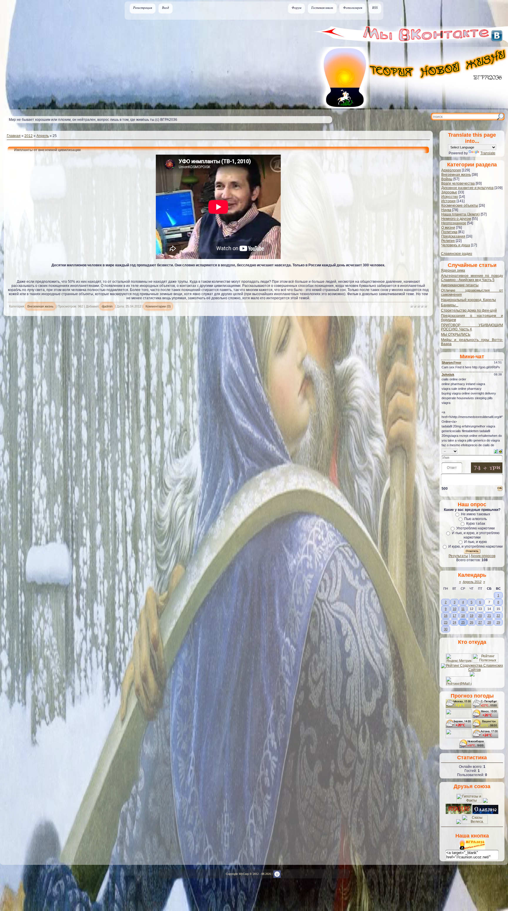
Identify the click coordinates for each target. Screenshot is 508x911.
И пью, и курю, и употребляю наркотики (475, 535)
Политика (449, 232)
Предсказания (453, 236)
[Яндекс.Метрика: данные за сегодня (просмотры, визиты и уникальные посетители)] (459, 658)
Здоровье (449, 192)
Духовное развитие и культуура (467, 188)
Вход (165, 7)
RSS (375, 7)
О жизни (448, 227)
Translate (487, 153)
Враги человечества (458, 183)
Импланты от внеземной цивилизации (47, 150)
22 (498, 615)
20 (480, 615)
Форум (296, 7)
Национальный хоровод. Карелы (468, 300)
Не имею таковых (475, 514)
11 (462, 609)
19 (471, 615)
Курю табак (475, 523)
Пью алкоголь (475, 519)
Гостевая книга (322, 7)
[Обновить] (496, 451)
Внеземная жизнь (40, 306)
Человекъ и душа (455, 245)
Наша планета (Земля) (460, 214)
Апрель (42, 136)
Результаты (458, 556)
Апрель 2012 (472, 582)
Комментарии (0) (158, 306)
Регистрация (142, 7)
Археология (451, 170)
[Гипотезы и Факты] (469, 802)
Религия (448, 241)
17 (454, 615)
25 (463, 622)
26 (471, 622)
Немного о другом (456, 219)
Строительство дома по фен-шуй (469, 310)
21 (489, 615)
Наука (446, 210)
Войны (446, 179)
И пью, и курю (475, 542)
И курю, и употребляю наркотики (475, 546)
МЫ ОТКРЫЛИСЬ (455, 334)
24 (454, 622)
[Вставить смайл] (500, 451)
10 (454, 609)
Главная (14, 136)
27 (480, 622)
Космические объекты (459, 205)
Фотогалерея (352, 7)
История (448, 201)
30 (445, 629)
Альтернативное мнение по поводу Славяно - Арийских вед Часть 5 (472, 278)
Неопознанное (453, 223)
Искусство (449, 197)
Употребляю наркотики (475, 528)
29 (498, 622)
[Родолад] (459, 813)
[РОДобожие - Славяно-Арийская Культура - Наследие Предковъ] (485, 813)
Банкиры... (449, 305)
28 (489, 622)
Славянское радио (456, 254)
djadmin (107, 306)
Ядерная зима (453, 270)
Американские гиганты (460, 285)
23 (445, 622)
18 (463, 615)
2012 (28, 136)
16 (445, 615)
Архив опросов (483, 556)
